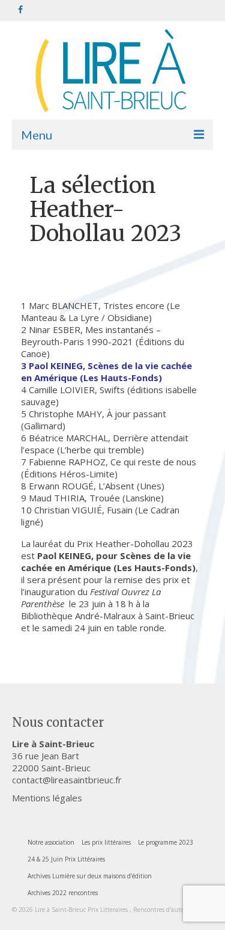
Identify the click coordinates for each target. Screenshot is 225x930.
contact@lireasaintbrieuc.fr (67, 780)
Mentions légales (47, 798)
